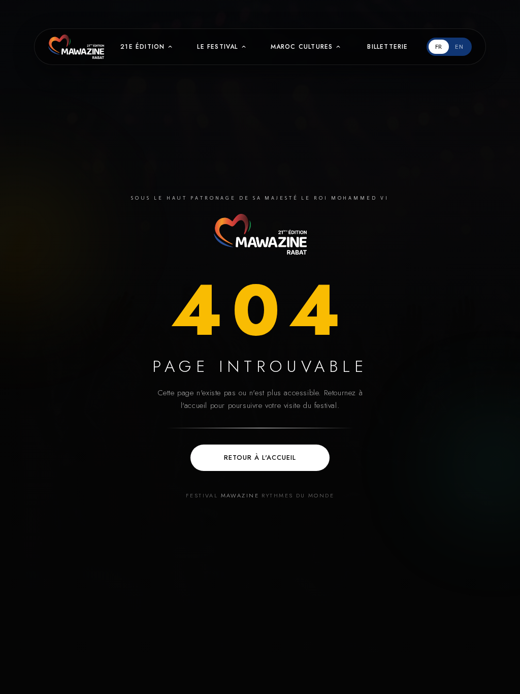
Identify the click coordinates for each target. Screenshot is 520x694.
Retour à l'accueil (260, 457)
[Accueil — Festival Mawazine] (260, 234)
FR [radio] (439, 46)
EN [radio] (459, 46)
